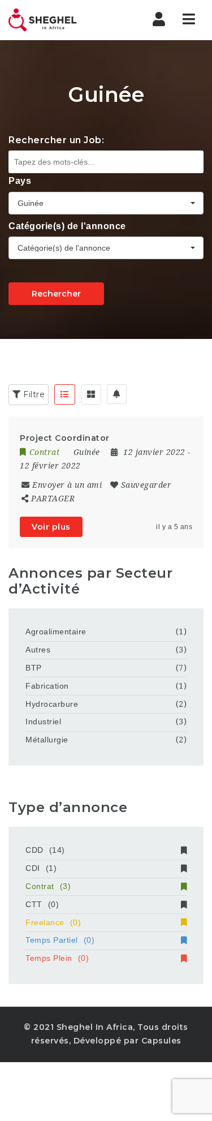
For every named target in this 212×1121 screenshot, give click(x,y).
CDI (41, 868)
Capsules (161, 1041)
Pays (19, 181)
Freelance (53, 922)
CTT (42, 904)
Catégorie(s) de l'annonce (67, 226)
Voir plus (51, 527)
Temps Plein (57, 958)
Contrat (48, 886)
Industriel (43, 721)
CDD (45, 849)
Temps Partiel (59, 939)
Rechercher (56, 294)
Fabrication (47, 685)
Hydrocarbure (51, 703)
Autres (37, 649)
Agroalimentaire (55, 631)
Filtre (33, 394)
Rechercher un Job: (56, 140)
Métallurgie (46, 739)
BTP (33, 667)
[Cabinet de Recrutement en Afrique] (56, 20)
